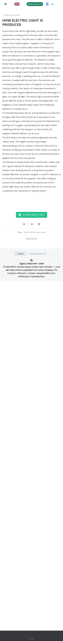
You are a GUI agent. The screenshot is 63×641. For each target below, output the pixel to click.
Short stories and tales (35, 232)
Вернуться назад (12, 15)
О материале (31, 238)
